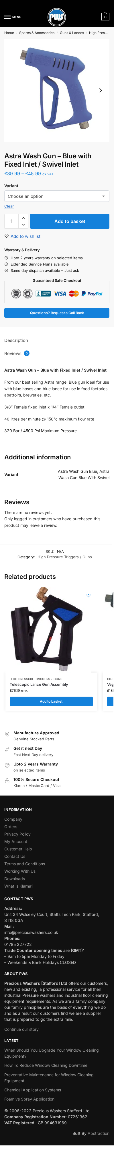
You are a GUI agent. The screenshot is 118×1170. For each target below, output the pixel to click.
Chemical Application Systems (32, 1089)
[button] (104, 17)
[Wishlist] (88, 595)
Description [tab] (16, 340)
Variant (11, 185)
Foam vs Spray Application (29, 1099)
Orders (10, 826)
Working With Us (20, 871)
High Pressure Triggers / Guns (65, 557)
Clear (9, 206)
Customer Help (18, 848)
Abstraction (98, 1133)
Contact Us (14, 856)
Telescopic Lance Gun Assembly (39, 684)
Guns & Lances (72, 33)
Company (13, 819)
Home (9, 33)
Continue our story (21, 1029)
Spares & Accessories (36, 33)
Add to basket (69, 221)
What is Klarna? (18, 886)
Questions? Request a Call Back (57, 313)
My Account (15, 841)
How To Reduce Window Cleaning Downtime (45, 1065)
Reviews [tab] (16, 353)
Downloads (14, 878)
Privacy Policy (17, 834)
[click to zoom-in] (56, 90)
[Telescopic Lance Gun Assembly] (48, 630)
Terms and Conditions (24, 863)
